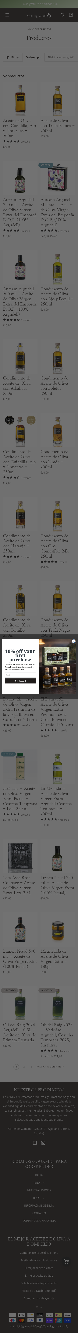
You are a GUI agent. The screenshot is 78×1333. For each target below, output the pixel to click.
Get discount (20, 681)
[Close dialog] (73, 641)
